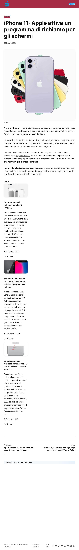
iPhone (7, 17)
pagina (60, 171)
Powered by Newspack (35, 545)
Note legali (47, 545)
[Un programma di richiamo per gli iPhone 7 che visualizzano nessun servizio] (16, 356)
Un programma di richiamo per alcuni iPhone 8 (13, 205)
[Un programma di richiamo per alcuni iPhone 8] (16, 197)
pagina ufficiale (23, 156)
